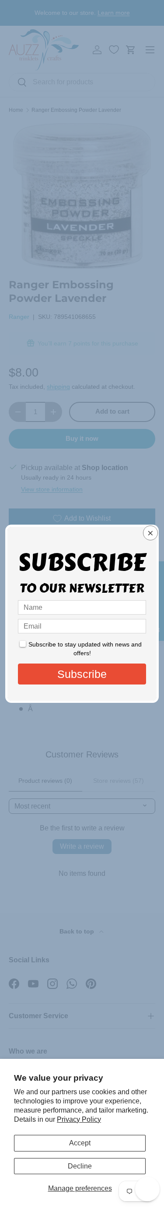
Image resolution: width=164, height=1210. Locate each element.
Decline (80, 1166)
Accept (80, 1143)
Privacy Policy (79, 1119)
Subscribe (82, 674)
